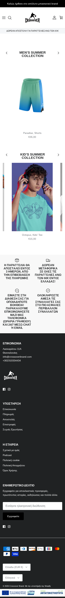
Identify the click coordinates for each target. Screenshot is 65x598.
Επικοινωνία (9, 409)
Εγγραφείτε (13, 516)
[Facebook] (4, 389)
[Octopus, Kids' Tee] (32, 197)
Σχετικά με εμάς (11, 450)
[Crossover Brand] (32, 17)
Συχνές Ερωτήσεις (13, 429)
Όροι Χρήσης (10, 470)
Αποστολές (9, 419)
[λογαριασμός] (53, 18)
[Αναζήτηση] (11, 18)
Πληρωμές (8, 414)
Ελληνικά (10, 577)
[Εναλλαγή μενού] (4, 18)
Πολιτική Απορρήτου (14, 465)
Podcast (7, 455)
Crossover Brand (16, 586)
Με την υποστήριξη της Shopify (38, 586)
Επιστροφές (9, 424)
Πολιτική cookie (11, 460)
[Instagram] (9, 389)
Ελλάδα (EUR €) (14, 567)
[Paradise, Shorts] (32, 95)
